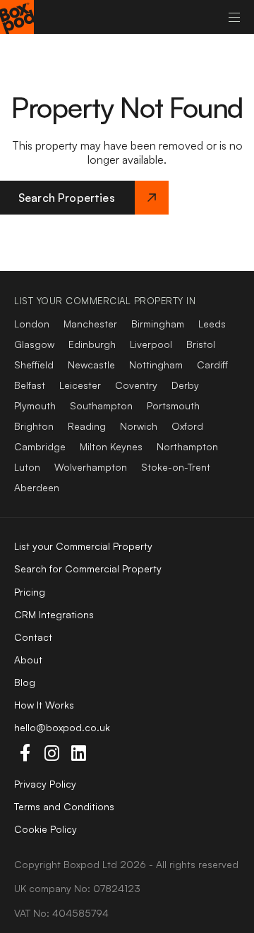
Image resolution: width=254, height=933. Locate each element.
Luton (27, 467)
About (28, 660)
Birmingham (157, 324)
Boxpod (81, 864)
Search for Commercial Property (88, 568)
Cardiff (212, 365)
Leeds (212, 324)
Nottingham (156, 365)
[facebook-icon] (24, 753)
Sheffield (34, 365)
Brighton (34, 426)
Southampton (101, 405)
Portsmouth (173, 405)
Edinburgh (92, 344)
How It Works (44, 705)
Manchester (90, 324)
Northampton (187, 446)
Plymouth (35, 405)
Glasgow (34, 344)
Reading (87, 426)
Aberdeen (36, 487)
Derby (185, 385)
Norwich (138, 426)
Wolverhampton (90, 467)
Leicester (80, 385)
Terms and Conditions (64, 806)
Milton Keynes (111, 446)
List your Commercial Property (83, 546)
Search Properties (66, 198)
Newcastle (91, 365)
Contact (33, 637)
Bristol (200, 344)
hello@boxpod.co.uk (62, 727)
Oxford (187, 426)
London (31, 324)
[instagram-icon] (51, 753)
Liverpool (151, 344)
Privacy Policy (45, 784)
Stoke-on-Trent (175, 467)
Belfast (29, 385)
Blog (24, 682)
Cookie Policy (45, 829)
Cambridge (40, 446)
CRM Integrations (54, 614)
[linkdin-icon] (78, 753)
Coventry (136, 385)
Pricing (29, 592)
